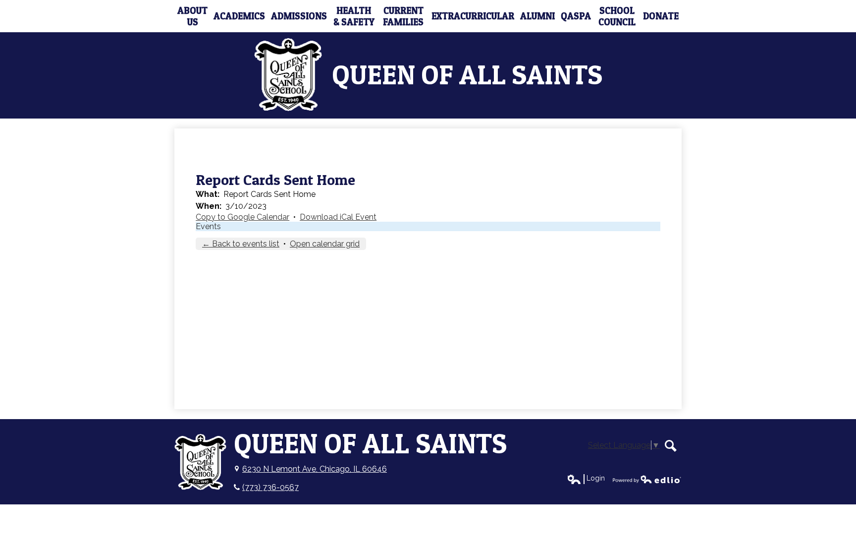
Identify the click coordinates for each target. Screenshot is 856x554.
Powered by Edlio (647, 479)
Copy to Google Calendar (242, 217)
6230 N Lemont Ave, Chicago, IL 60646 (314, 469)
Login (586, 478)
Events (208, 226)
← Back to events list (240, 243)
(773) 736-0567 (270, 487)
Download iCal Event (338, 217)
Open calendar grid (325, 243)
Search (671, 446)
